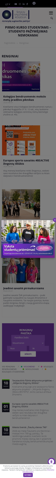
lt (7, 4)
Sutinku (28, 475)
